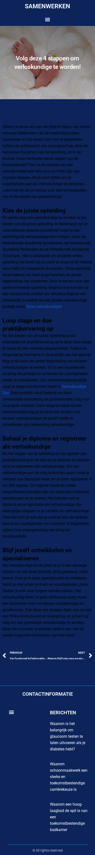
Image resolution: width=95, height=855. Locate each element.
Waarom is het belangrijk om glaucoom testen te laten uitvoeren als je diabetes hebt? (67, 736)
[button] (48, 19)
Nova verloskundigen (44, 306)
